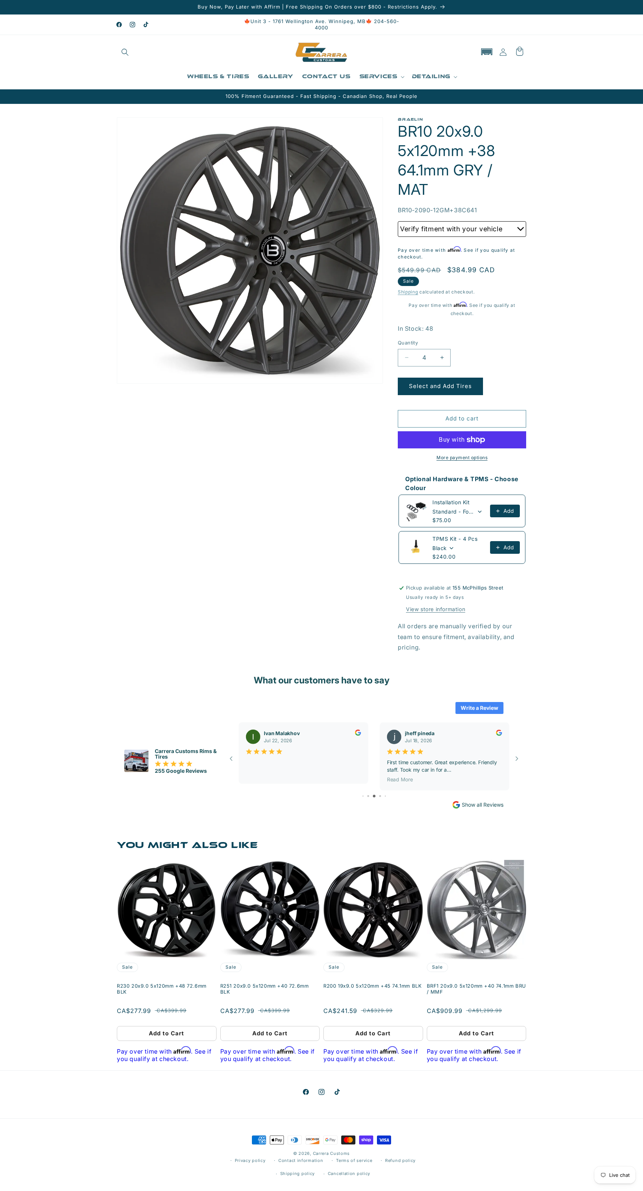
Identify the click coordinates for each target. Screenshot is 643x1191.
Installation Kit (451, 502)
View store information (435, 609)
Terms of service (354, 1160)
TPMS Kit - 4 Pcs (455, 539)
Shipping (408, 292)
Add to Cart (166, 1033)
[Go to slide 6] (380, 796)
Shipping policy (297, 1173)
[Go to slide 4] (368, 796)
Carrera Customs (331, 1153)
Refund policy (400, 1160)
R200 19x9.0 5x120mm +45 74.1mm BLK (372, 986)
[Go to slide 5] (374, 796)
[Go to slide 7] (385, 796)
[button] (125, 52)
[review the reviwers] (358, 734)
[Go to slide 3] (363, 796)
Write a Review (479, 708)
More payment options (461, 457)
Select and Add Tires (440, 386)
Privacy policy (250, 1160)
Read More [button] (400, 779)
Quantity (408, 343)
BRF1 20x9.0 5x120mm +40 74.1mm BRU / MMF (476, 989)
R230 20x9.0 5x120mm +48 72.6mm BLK (162, 989)
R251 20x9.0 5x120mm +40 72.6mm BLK (264, 989)
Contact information (300, 1160)
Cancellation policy (349, 1173)
